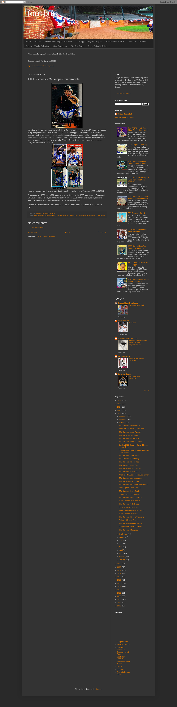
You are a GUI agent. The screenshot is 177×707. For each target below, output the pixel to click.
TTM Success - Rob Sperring (129, 472)
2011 (119, 596)
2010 (119, 600)
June (121, 544)
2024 (119, 407)
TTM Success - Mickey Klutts (129, 426)
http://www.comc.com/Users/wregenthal (41, 66)
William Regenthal (125, 114)
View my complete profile (124, 118)
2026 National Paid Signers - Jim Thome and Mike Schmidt (138, 180)
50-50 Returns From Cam (128, 507)
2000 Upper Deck (72, 215)
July (121, 540)
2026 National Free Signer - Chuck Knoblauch (138, 280)
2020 (119, 567)
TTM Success (100, 215)
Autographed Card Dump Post (130, 527)
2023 (119, 410)
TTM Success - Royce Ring (129, 462)
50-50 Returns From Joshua (129, 501)
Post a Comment (37, 228)
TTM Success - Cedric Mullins (130, 468)
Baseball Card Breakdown (128, 303)
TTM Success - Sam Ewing (129, 459)
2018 (119, 574)
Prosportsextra (122, 642)
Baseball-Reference (121, 648)
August (122, 537)
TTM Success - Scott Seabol (129, 456)
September (123, 534)
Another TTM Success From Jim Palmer (134, 475)
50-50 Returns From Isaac (128, 514)
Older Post (102, 232)
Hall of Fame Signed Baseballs (58, 41)
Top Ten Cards (77, 46)
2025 (119, 404)
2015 (119, 583)
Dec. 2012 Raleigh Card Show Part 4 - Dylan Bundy (138, 129)
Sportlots (120, 669)
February (122, 557)
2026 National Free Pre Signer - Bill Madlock (137, 247)
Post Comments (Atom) (46, 236)
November (123, 420)
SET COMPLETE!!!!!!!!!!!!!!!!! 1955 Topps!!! (138, 264)
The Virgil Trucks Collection (37, 46)
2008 (119, 606)
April (121, 550)
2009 (119, 603)
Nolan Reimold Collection (99, 46)
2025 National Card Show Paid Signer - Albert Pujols (138, 197)
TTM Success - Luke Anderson (130, 442)
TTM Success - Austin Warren (130, 432)
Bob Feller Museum (121, 658)
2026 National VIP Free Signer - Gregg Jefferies (137, 162)
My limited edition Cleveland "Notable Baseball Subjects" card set (138, 343)
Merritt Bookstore (123, 644)
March (121, 553)
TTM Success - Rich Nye (137, 213)
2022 (119, 413)
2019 (119, 570)
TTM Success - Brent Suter (129, 481)
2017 (119, 577)
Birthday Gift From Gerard (128, 520)
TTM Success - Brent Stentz (129, 491)
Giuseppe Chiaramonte (87, 215)
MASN (119, 667)
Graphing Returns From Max (129, 494)
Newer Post (32, 232)
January (122, 560)
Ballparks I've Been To (115, 41)
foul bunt (43, 13)
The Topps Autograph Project (89, 41)
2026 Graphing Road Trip (137, 145)
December (123, 416)
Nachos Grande (124, 356)
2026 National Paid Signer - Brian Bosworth (138, 231)
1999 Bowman (39, 215)
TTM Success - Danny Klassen (130, 498)
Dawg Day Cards (124, 374)
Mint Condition (123, 321)
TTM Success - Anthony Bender (130, 523)
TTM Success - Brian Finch (129, 465)
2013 (119, 590)
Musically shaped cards (137, 305)
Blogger (98, 689)
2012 (119, 593)
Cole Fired (132, 323)
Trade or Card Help (137, 41)
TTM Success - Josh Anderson (130, 478)
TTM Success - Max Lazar (128, 530)
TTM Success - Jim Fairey (128, 435)
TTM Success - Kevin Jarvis (129, 439)
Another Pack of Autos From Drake (132, 429)
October (122, 423)
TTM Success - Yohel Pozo (129, 504)
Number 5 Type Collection (128, 339)
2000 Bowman (61, 215)
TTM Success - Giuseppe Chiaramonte (133, 485)
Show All (146, 391)
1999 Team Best (49, 215)
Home (28, 41)
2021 (119, 564)
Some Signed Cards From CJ (130, 488)
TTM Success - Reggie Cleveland (131, 517)
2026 (119, 400)
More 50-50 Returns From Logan (131, 510)
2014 (119, 587)
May (121, 547)
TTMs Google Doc (123, 94)
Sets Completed (60, 46)
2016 (119, 580)
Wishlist (38, 41)
